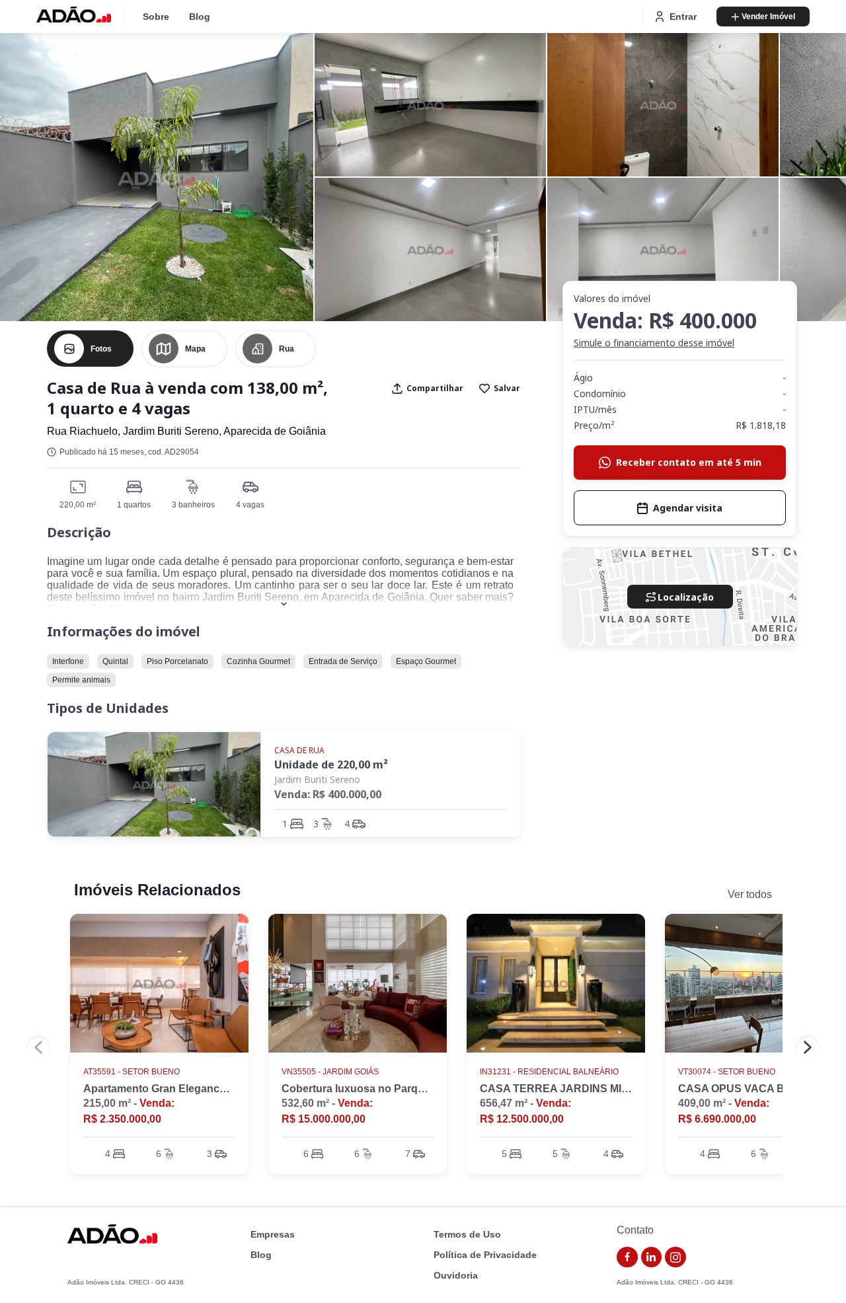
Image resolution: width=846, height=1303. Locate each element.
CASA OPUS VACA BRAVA (746, 1088)
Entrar (683, 16)
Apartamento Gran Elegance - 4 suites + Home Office (214, 1088)
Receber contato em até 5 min (688, 462)
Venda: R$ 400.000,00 (327, 794)
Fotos (101, 349)
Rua (286, 349)
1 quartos (134, 504)
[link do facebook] (627, 1257)
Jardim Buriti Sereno (317, 779)
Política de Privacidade (485, 1255)
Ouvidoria (456, 1276)
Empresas (272, 1235)
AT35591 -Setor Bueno (131, 1071)
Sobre (156, 16)
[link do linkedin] (651, 1257)
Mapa (195, 349)
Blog (199, 16)
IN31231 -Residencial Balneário (549, 1071)
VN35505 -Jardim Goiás (330, 1071)
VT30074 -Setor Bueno (726, 1071)
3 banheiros (193, 504)
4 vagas (250, 504)
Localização (686, 597)
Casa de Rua (299, 750)
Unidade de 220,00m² (331, 764)
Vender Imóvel (768, 16)
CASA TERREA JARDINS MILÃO (562, 1088)
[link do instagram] (675, 1257)
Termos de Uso (467, 1235)
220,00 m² (77, 504)
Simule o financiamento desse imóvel (654, 342)
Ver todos (750, 894)
